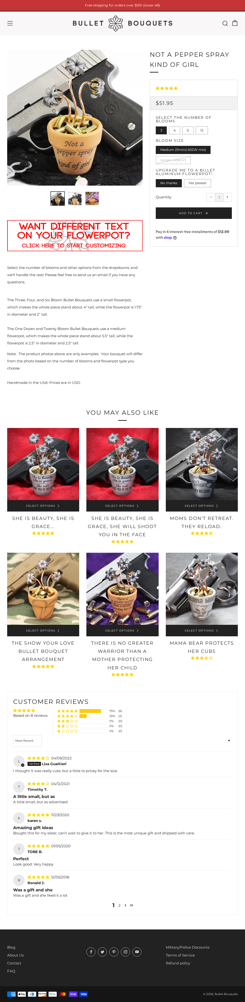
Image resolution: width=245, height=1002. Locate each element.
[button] (167, 88)
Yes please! (197, 183)
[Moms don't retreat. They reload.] (202, 464)
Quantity (163, 197)
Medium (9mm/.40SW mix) (183, 150)
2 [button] (119, 905)
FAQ (11, 971)
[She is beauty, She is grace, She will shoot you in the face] (122, 464)
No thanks (168, 183)
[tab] (57, 198)
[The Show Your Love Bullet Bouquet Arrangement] (43, 589)
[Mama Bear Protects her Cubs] (202, 589)
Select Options (41, 505)
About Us (15, 955)
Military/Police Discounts (187, 947)
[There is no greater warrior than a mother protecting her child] (122, 589)
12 (201, 130)
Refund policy (178, 963)
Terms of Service (180, 955)
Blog (11, 947)
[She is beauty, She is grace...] (43, 464)
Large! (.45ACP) (173, 160)
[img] (39, 758)
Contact (14, 963)
